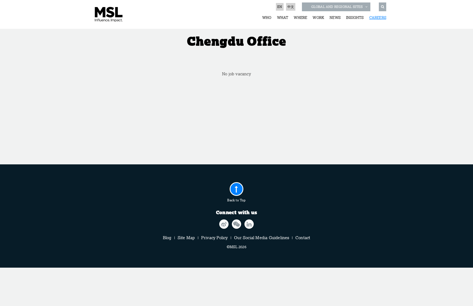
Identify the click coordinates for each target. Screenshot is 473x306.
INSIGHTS (355, 18)
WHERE (300, 18)
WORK (318, 18)
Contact (302, 237)
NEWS (335, 18)
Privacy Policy (214, 237)
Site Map (186, 237)
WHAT (283, 18)
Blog (167, 237)
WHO (267, 18)
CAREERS (377, 18)
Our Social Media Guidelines (261, 237)
